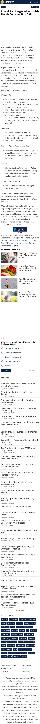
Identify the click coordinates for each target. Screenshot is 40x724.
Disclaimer (5, 671)
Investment (5, 638)
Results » (31, 371)
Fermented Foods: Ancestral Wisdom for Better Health (28, 268)
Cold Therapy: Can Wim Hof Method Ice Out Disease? (27, 281)
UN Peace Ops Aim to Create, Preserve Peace (18, 513)
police (4, 623)
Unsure (7, 365)
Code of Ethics (26, 665)
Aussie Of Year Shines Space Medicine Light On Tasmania (18, 384)
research (19, 623)
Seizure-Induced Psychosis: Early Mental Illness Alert (19, 433)
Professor (5, 627)
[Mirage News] (7, 2)
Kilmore (5, 240)
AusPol (14, 642)
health (13, 627)
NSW (26, 623)
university (23, 619)
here (20, 224)
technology (23, 638)
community (32, 619)
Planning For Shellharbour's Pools (16, 506)
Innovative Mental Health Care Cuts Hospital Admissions (17, 465)
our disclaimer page (25, 722)
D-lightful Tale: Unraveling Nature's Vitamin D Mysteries (27, 294)
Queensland (6, 631)
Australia (10, 235)
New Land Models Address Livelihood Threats (18, 491)
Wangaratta (18, 238)
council (22, 631)
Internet (16, 657)
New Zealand (31, 645)
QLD (15, 649)
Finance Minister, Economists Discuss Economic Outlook (17, 572)
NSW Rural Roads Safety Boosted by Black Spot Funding (20, 555)
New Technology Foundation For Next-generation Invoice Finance (18, 595)
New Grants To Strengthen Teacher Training (16, 393)
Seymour (28, 238)
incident (24, 657)
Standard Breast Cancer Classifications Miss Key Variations (18, 457)
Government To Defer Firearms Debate (18, 416)
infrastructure (29, 634)
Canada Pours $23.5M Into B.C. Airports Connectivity (18, 409)
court (10, 657)
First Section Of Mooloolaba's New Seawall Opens (16, 483)
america (31, 653)
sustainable (20, 645)
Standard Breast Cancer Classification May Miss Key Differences (20, 423)
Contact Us (25, 668)
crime (3, 645)
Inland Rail (23, 240)
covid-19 (33, 631)
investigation (6, 642)
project (32, 642)
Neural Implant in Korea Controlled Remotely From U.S (17, 473)
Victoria (32, 623)
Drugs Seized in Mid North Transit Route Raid (19, 531)
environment (21, 627)
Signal (15, 246)
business (15, 631)
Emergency (11, 645)
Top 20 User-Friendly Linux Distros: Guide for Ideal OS (27, 255)
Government (14, 619)
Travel (3, 7)
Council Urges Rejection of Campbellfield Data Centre (19, 441)
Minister (29, 627)
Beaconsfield (6, 238)
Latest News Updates (9, 665)
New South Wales (17, 634)
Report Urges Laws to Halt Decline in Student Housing (17, 587)
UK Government (7, 649)
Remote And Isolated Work (13, 580)
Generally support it (12, 353)
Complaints (25, 671)
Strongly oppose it (12, 361)
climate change (22, 653)
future (29, 649)
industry (31, 638)
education (14, 638)
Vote (6, 371)
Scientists (22, 649)
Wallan (36, 238)
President (12, 653)
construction (30, 235)
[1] (8, 707)
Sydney (4, 653)
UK (28, 631)
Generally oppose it (12, 357)
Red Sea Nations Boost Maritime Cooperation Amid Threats (15, 521)
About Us (33, 668)
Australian (19, 235)
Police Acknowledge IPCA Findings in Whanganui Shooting (17, 547)
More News (20, 610)
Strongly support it (12, 348)
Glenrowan (10, 243)
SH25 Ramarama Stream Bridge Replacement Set (15, 564)
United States (23, 642)
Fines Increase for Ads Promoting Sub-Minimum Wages (18, 604)
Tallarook (14, 240)
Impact (4, 657)
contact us (11, 722)
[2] (10, 707)
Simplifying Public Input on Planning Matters (17, 499)
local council (5, 634)
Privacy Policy (6, 668)
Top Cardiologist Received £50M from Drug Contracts (18, 449)
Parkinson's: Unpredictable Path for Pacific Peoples (17, 401)
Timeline (5, 377)
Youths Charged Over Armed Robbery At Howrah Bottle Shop (19, 539)
